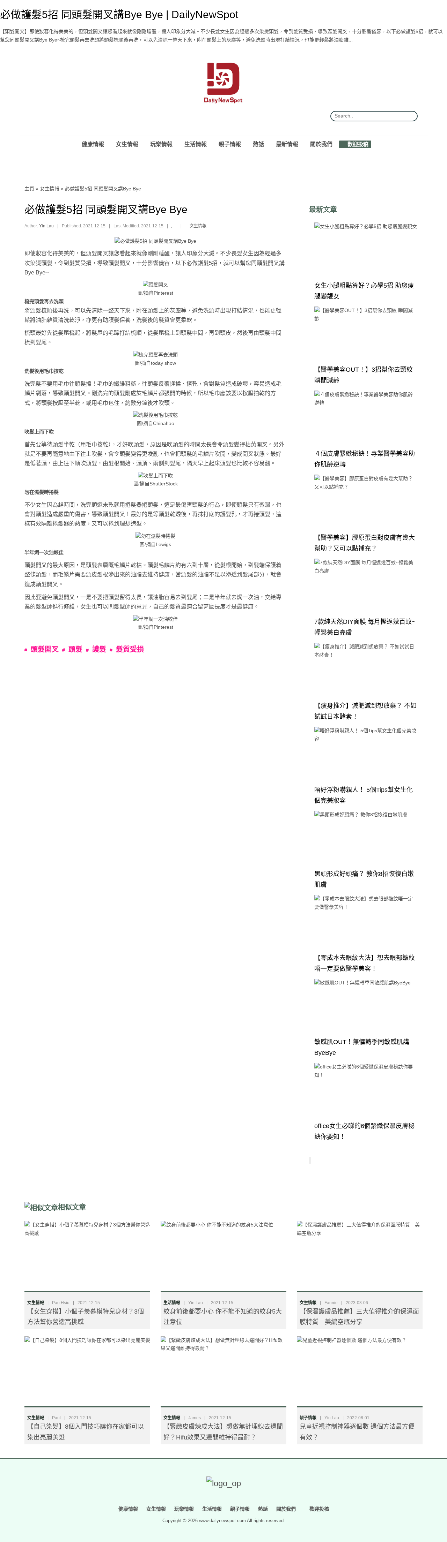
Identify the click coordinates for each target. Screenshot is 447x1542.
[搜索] (409, 116)
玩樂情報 (161, 144)
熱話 (258, 144)
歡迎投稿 (357, 144)
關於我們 (321, 144)
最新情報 (287, 144)
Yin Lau (46, 226)
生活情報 (195, 144)
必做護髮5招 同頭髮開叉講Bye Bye (103, 188)
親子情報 (230, 144)
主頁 (29, 188)
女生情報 (127, 144)
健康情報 (93, 144)
